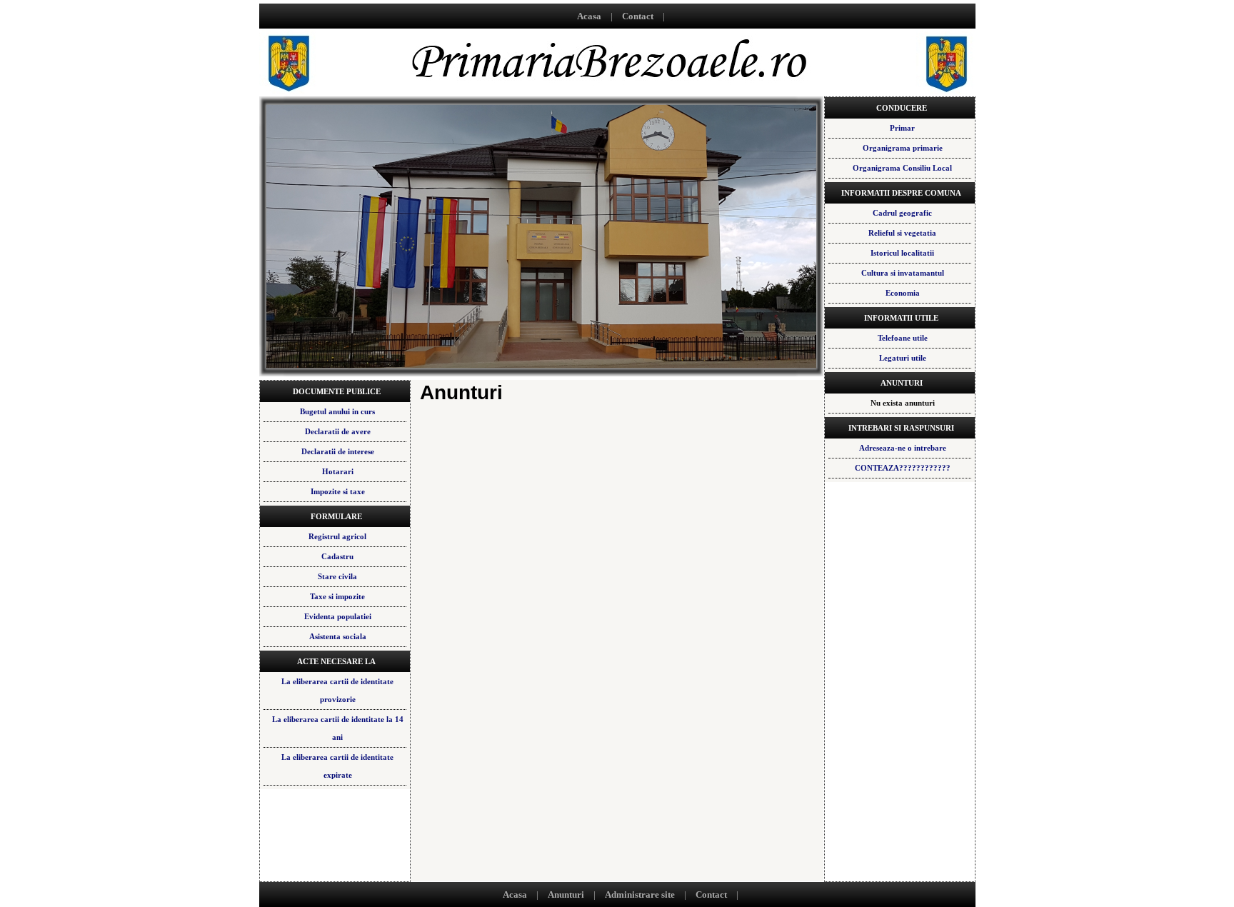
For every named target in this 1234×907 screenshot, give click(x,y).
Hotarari (337, 471)
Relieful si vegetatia (902, 233)
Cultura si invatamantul (902, 273)
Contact (637, 16)
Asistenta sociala (337, 636)
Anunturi (566, 894)
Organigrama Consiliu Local (902, 168)
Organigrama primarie (903, 148)
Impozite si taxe (338, 491)
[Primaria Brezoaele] (617, 92)
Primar (902, 128)
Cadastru (337, 556)
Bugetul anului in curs (337, 411)
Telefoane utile (903, 338)
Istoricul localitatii (902, 253)
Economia (903, 293)
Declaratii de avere (338, 431)
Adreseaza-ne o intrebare (902, 448)
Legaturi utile (902, 358)
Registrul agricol (337, 536)
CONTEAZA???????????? (902, 467)
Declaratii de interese (337, 451)
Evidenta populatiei (337, 616)
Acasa (589, 16)
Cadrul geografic (902, 213)
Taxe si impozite (337, 596)
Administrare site (640, 894)
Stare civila (337, 576)
